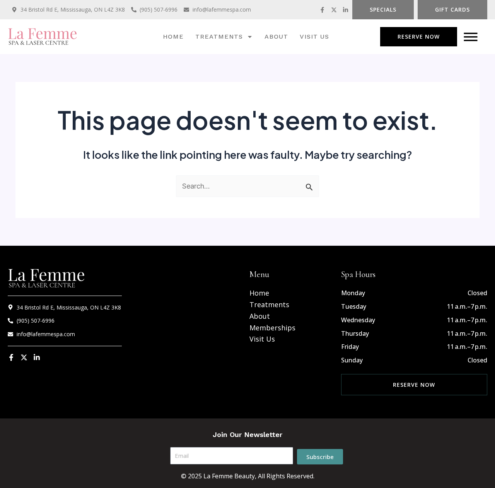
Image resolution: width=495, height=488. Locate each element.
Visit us (314, 36)
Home (173, 36)
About (276, 36)
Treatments (219, 36)
